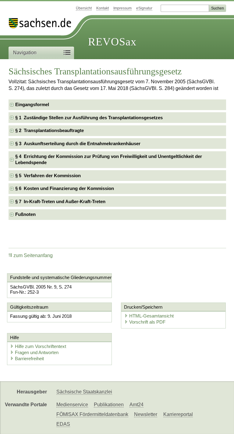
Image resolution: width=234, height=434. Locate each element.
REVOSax (112, 42)
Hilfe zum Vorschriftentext (40, 346)
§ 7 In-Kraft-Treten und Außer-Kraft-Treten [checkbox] (60, 201)
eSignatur (144, 8)
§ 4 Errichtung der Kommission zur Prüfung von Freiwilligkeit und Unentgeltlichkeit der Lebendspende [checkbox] (108, 159)
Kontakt (102, 8)
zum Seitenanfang (33, 255)
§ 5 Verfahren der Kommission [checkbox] (48, 175)
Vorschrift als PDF (147, 322)
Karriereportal (178, 414)
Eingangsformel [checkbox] (32, 104)
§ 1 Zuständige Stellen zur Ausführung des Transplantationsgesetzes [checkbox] (89, 117)
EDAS (63, 424)
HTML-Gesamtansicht (151, 315)
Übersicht (84, 8)
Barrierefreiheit (29, 358)
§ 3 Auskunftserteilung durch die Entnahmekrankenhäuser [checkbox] (77, 143)
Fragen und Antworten (36, 352)
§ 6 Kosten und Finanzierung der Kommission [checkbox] (64, 188)
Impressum (122, 8)
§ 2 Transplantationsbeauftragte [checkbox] (49, 130)
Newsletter (145, 414)
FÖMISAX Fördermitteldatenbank (92, 414)
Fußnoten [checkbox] (25, 214)
